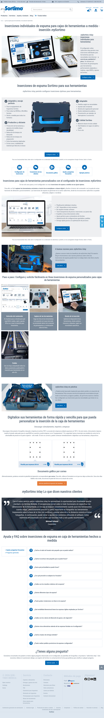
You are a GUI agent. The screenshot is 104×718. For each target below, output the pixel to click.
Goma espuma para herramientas (28, 702)
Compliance (67, 707)
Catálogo (4, 685)
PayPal (66, 680)
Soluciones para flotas (49, 685)
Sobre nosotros (6, 682)
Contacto (45, 682)
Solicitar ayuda (51, 663)
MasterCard (67, 683)
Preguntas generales (12, 553)
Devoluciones (26, 685)
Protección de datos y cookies (45, 707)
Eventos (45, 693)
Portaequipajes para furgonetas (31, 696)
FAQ (24, 688)
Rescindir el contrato (92, 707)
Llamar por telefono (48, 690)
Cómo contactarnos (48, 688)
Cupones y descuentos (29, 680)
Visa (65, 686)
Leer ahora (60, 265)
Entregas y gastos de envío (30, 682)
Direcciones (46, 680)
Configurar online (86, 77)
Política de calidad (78, 707)
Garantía (58, 707)
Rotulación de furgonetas (29, 693)
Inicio (2, 20)
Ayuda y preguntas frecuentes (15, 550)
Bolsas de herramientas (29, 698)
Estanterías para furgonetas (30, 690)
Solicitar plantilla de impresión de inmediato (51, 483)
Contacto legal (30, 707)
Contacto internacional (49, 696)
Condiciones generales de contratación (12, 707)
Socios (4, 688)
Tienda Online (42, 16)
